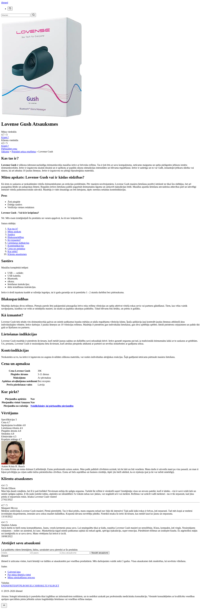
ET (57, 585)
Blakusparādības (16, 237)
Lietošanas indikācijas (18, 243)
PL (21, 585)
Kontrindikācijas (16, 245)
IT (12, 585)
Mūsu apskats (14, 231)
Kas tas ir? (13, 228)
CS (34, 585)
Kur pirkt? (13, 251)
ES (15, 585)
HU (28, 585)
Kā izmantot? (14, 240)
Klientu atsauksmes (17, 254)
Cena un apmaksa (16, 248)
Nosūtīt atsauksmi (100, 553)
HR (38, 585)
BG (54, 585)
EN (3, 585)
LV (47, 585)
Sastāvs (11, 234)
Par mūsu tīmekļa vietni (19, 574)
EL (31, 585)
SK (41, 585)
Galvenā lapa (14, 571)
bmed (4, 2)
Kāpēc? (5, 137)
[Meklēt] (10, 9)
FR (9, 585)
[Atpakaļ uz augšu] (4, 605)
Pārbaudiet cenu (9, 148)
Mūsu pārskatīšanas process (21, 577)
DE (6, 585)
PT (18, 585)
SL (50, 585)
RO (24, 585)
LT (44, 585)
